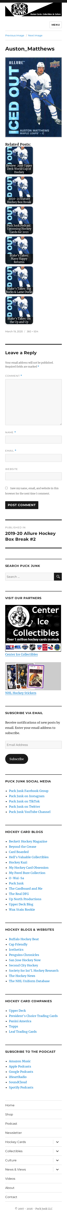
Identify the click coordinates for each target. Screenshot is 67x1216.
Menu (56, 24)
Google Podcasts (21, 1072)
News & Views (15, 1169)
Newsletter (13, 1133)
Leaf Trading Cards (23, 1031)
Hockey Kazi (18, 862)
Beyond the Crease (22, 846)
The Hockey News (22, 976)
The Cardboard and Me (25, 888)
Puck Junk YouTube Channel (29, 812)
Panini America (20, 1021)
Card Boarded (19, 852)
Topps (13, 1026)
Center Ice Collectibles (21, 654)
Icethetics (16, 949)
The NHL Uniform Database (29, 981)
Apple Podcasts (20, 1066)
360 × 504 (32, 331)
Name (10, 432)
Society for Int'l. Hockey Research (34, 970)
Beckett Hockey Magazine (28, 841)
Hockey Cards (15, 1142)
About (10, 1188)
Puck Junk (16, 883)
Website (11, 468)
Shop (9, 1114)
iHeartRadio (18, 1077)
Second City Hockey (23, 965)
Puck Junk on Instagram (26, 796)
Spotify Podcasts (21, 1087)
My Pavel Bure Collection (27, 873)
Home (10, 1105)
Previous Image (14, 35)
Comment (13, 375)
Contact (11, 1197)
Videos (10, 1178)
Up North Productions (25, 899)
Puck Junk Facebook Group (28, 791)
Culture (11, 1160)
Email (10, 450)
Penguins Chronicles (24, 955)
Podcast (11, 1123)
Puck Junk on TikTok (24, 801)
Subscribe (16, 759)
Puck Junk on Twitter (24, 806)
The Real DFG (19, 894)
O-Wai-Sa (16, 878)
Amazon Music (20, 1061)
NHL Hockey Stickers (20, 693)
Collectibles (14, 1151)
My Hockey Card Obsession (29, 867)
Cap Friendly (18, 944)
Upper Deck (17, 1010)
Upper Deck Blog (21, 904)
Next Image (35, 35)
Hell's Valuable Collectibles (29, 857)
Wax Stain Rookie (22, 909)
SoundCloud (18, 1082)
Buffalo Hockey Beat (24, 939)
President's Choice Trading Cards (33, 1016)
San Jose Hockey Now (25, 960)
